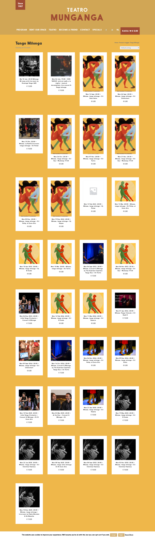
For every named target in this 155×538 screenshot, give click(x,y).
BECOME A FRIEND (68, 30)
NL (118, 30)
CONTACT (85, 30)
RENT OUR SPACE (38, 30)
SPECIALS (97, 30)
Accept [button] (113, 535)
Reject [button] (121, 535)
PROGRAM (22, 30)
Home (116, 42)
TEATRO (53, 30)
